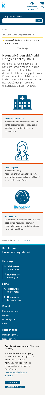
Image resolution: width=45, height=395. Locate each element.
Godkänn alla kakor (15, 387)
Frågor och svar (9, 339)
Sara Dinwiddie (23, 240)
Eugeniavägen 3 (14, 300)
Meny (42, 7)
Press (4, 323)
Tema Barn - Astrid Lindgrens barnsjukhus (19, 35)
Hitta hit (6, 315)
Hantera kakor (13, 382)
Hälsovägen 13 (13, 277)
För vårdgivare (8, 319)
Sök (38, 20)
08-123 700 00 (13, 292)
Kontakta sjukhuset (11, 311)
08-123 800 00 (13, 269)
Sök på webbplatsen (12, 16)
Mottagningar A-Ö (10, 334)
